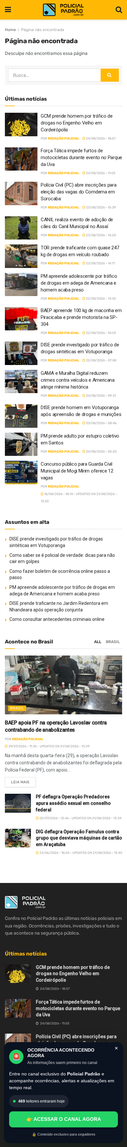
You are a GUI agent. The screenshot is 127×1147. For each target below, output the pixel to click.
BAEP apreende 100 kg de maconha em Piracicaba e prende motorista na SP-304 (81, 317)
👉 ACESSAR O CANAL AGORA (63, 1119)
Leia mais (23, 780)
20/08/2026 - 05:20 (101, 452)
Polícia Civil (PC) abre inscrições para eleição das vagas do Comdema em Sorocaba (78, 192)
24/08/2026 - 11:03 (100, 173)
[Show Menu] (8, 10)
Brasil (113, 642)
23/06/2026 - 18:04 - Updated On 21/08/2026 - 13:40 (80, 853)
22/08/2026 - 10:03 (100, 333)
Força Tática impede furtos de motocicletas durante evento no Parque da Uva (81, 157)
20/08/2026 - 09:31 (100, 396)
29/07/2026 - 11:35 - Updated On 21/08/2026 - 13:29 (49, 746)
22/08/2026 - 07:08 (100, 360)
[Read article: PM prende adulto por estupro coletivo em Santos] (21, 444)
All (97, 642)
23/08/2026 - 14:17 (100, 263)
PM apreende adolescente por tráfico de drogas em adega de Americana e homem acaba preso (79, 283)
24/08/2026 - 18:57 (100, 139)
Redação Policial (63, 139)
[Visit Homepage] (63, 10)
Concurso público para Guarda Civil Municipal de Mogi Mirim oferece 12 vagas (77, 471)
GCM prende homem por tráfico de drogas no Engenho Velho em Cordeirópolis (77, 123)
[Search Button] (119, 10)
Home (10, 29)
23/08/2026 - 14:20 (100, 235)
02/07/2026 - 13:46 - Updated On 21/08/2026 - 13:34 (80, 818)
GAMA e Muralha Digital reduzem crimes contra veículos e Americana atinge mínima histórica (78, 380)
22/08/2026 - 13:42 (100, 299)
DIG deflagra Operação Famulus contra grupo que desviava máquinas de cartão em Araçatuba (79, 838)
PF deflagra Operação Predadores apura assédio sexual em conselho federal (73, 803)
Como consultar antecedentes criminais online (57, 619)
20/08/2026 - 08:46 (101, 423)
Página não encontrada (42, 29)
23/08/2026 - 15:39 (100, 207)
